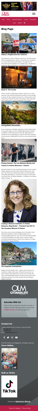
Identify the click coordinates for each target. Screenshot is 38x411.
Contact (26, 19)
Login (14, 23)
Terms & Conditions (14, 408)
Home (3, 19)
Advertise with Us (17, 19)
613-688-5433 (7, 329)
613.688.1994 (7, 331)
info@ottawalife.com (11, 310)
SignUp (20, 23)
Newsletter (33, 19)
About (8, 19)
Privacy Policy (27, 408)
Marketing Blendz (23, 401)
